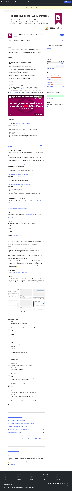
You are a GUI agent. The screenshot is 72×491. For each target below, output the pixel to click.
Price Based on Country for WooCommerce (24, 136)
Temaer (18, 476)
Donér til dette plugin (51, 106)
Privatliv (5, 479)
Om (4, 474)
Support (63, 40)
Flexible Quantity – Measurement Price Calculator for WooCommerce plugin (30, 88)
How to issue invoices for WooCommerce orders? (17, 414)
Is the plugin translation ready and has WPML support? (17, 448)
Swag (44, 479)
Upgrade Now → (11, 217)
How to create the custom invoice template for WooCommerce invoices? (21, 423)
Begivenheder (45, 476)
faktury (61, 65)
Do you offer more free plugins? (13, 451)
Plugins (18, 477)
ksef (63, 65)
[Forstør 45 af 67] (43, 290)
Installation (22, 40)
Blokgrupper (19, 479)
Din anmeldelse (50, 86)
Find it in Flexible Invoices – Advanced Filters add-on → (18, 174)
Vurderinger (16, 40)
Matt (57, 476)
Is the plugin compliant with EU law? (14, 432)
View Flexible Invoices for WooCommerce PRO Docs (17, 208)
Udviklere (31, 477)
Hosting (5, 477)
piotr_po (29, 462)
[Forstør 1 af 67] (18, 290)
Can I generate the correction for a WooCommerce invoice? (18, 429)
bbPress (58, 477)
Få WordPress (67, 1)
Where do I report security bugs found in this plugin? (17, 407)
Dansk (14, 484)
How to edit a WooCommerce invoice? (15, 417)
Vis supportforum (50, 98)
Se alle (63, 86)
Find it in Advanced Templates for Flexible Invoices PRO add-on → (20, 184)
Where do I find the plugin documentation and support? (18, 426)
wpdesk (15, 36)
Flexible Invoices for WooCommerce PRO (22, 123)
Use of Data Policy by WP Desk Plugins (19, 272)
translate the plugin (17, 235)
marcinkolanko (12, 464)
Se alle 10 (62, 63)
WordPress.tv (32, 479)
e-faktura (57, 65)
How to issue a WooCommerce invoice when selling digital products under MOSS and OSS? (24, 438)
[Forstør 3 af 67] (18, 311)
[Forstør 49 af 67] (43, 309)
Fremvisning (19, 474)
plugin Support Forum (30, 214)
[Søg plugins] (14, 11)
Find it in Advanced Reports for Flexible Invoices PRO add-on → (19, 195)
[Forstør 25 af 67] (30, 290)
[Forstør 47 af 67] (43, 297)
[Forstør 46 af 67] (43, 294)
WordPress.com (59, 474)
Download (62, 35)
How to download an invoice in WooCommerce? (16, 420)
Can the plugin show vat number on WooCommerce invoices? (19, 435)
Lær (30, 474)
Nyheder (5, 476)
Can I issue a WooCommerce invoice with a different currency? (19, 441)
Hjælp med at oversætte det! (43, 7)
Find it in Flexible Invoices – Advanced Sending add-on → (18, 164)
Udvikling (28, 40)
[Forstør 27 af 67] (30, 313)
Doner (44, 477)
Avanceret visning (50, 68)
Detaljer (10, 40)
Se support (49, 48)
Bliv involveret (45, 474)
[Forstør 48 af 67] (43, 302)
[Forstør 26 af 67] (30, 300)
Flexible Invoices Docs (14, 92)
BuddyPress (58, 479)
